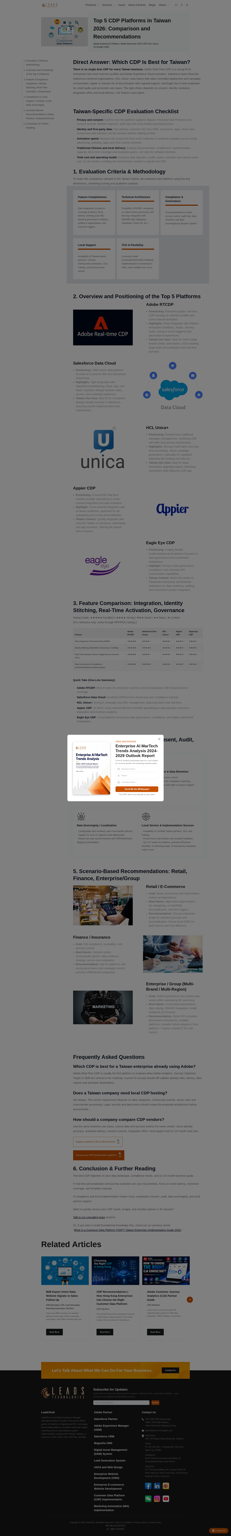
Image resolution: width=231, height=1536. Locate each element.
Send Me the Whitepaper (137, 789)
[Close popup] (159, 739)
